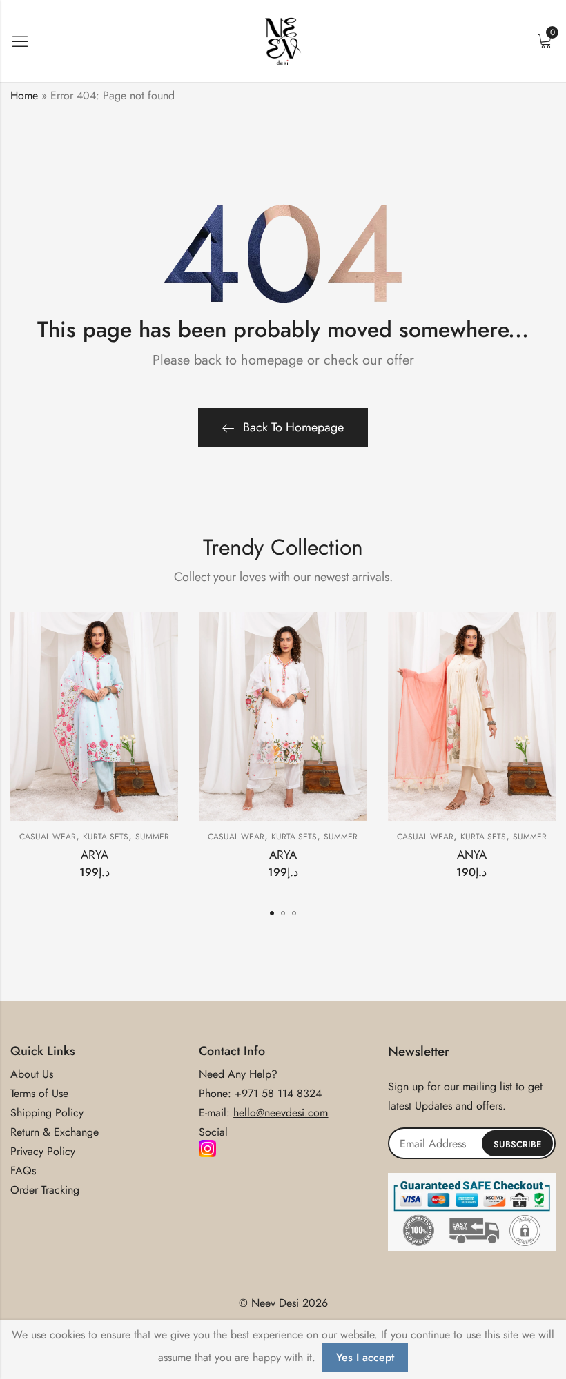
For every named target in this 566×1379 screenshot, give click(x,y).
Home (24, 95)
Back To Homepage (293, 427)
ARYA (94, 854)
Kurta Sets (105, 836)
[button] (272, 913)
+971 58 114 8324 (278, 1093)
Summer (152, 836)
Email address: (472, 1143)
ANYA (472, 854)
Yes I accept (365, 1357)
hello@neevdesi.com (280, 1113)
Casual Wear (47, 836)
